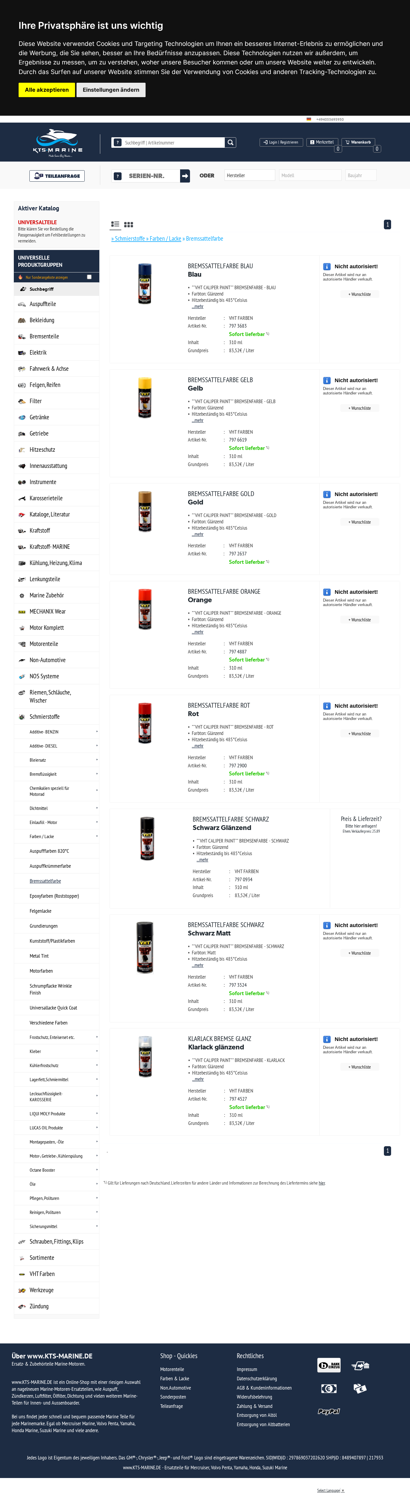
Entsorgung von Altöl (257, 1414)
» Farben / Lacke (163, 238)
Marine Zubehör (47, 595)
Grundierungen (44, 925)
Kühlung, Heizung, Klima (56, 563)
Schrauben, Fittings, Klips (56, 1241)
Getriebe (39, 433)
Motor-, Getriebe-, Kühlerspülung (56, 1156)
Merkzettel (325, 142)
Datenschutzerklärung (257, 1378)
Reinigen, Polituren (45, 1212)
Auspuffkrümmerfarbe (50, 865)
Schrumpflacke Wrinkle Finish (51, 989)
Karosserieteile (46, 498)
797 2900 (238, 765)
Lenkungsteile (45, 579)
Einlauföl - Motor (43, 822)
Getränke (39, 417)
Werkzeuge (42, 1290)
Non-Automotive (48, 660)
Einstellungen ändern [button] (111, 89)
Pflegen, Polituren (44, 1198)
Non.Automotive (175, 1387)
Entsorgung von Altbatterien (263, 1424)
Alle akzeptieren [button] (47, 89)
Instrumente (43, 482)
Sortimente (42, 1258)
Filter (36, 401)
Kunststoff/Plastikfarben (52, 940)
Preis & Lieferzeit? (361, 824)
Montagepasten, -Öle (47, 1142)
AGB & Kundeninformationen (264, 1387)
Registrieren (289, 142)
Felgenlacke (40, 910)
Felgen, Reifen (45, 385)
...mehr (197, 306)
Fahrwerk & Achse (49, 368)
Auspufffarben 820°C (49, 850)
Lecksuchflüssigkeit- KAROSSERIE (46, 1096)
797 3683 (238, 325)
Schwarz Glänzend (231, 823)
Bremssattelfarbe (45, 880)
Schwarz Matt (226, 928)
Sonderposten (173, 1396)
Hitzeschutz (42, 449)
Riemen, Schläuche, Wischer (50, 696)
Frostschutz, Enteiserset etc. (52, 1037)
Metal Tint (39, 955)
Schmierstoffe (45, 716)
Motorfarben (41, 970)
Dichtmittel (39, 808)
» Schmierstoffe (128, 238)
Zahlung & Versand (255, 1405)
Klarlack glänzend (219, 1042)
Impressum (247, 1369)
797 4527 (238, 1098)
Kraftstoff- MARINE (50, 547)
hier (322, 1183)
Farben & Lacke (174, 1378)
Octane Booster (42, 1170)
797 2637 (238, 553)
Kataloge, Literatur (50, 514)
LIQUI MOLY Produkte (47, 1114)
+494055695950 (330, 119)
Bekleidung (42, 320)
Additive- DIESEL (43, 746)
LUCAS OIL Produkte (46, 1128)
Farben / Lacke (42, 836)
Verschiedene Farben (49, 1022)
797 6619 (238, 439)
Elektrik (38, 352)
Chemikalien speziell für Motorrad (49, 791)
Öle (33, 1184)
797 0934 (243, 879)
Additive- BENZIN (44, 732)
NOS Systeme (44, 676)
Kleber (35, 1051)
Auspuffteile (43, 304)
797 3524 (238, 984)
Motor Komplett (47, 627)
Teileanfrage (171, 1405)
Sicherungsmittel (43, 1226)
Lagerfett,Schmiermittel (49, 1079)
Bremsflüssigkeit (43, 774)
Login (273, 142)
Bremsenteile (44, 336)
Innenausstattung (48, 466)
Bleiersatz (38, 760)
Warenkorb (361, 142)
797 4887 (238, 651)
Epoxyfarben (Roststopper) (54, 895)
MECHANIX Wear (48, 611)
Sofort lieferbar (247, 334)
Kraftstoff (40, 530)
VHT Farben (42, 1274)
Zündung (39, 1306)
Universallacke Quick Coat (53, 1007)
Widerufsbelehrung (254, 1396)
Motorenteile (44, 644)
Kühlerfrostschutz (44, 1065)
